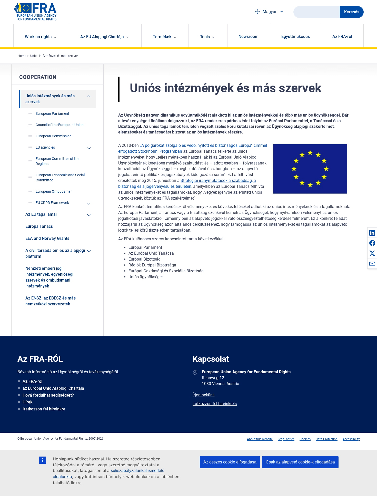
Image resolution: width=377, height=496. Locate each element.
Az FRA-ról (342, 36)
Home (22, 56)
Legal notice (286, 439)
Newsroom (249, 36)
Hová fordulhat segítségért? (48, 395)
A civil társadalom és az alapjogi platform (55, 253)
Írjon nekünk (204, 394)
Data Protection (327, 439)
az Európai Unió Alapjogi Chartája (53, 388)
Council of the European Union (60, 125)
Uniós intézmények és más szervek (54, 56)
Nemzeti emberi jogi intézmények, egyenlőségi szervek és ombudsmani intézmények (49, 277)
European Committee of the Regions (57, 161)
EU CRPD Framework (52, 203)
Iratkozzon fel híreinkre (44, 409)
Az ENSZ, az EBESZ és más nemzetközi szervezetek (50, 301)
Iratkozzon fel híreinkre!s (215, 403)
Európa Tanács (39, 226)
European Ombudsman (54, 191)
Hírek (27, 402)
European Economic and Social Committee (60, 177)
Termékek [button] (162, 36)
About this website (260, 439)
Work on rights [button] (38, 36)
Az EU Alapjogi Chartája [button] (102, 36)
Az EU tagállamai (41, 214)
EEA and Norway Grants (47, 238)
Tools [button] (205, 36)
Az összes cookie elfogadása (229, 462)
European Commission (54, 136)
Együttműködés (295, 36)
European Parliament (52, 113)
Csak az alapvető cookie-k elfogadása (300, 462)
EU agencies (45, 147)
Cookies (305, 439)
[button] (372, 233)
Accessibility (351, 439)
